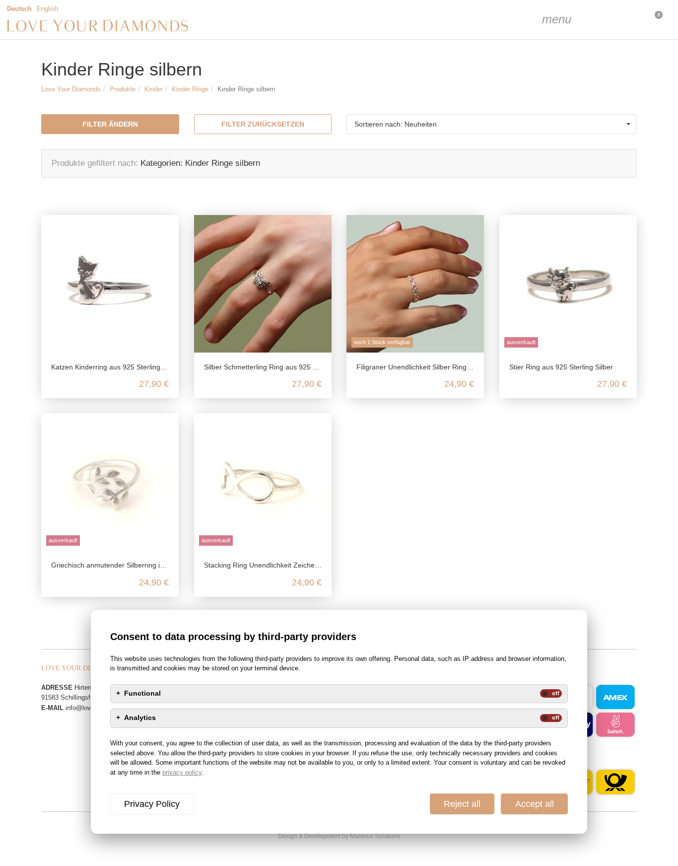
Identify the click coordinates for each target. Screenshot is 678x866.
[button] (491, 124)
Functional (142, 693)
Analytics (140, 718)
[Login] (603, 20)
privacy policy (182, 772)
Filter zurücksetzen (262, 124)
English (47, 8)
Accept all (534, 804)
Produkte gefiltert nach (94, 163)
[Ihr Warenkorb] (628, 20)
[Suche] (578, 20)
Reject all (462, 804)
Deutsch (19, 8)
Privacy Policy (152, 804)
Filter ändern (110, 124)
